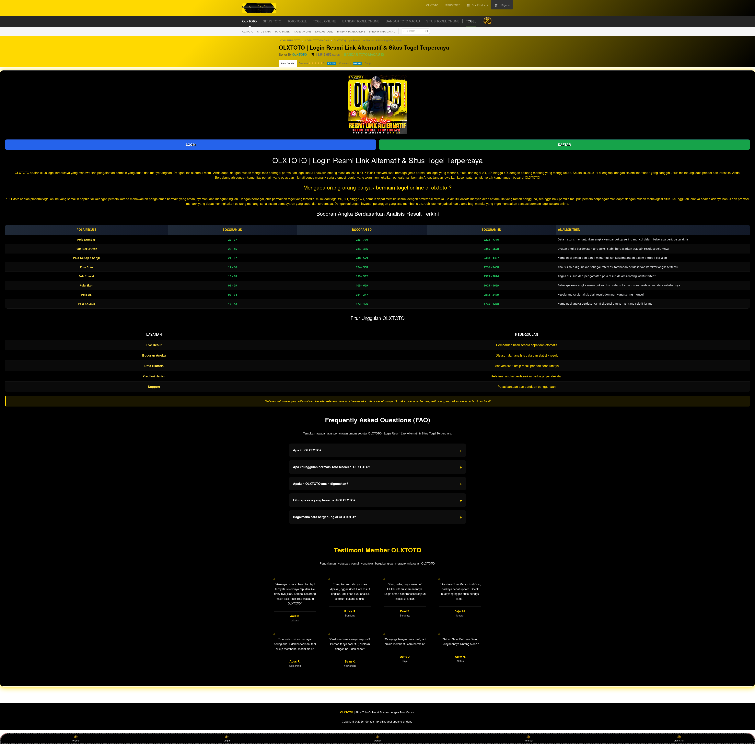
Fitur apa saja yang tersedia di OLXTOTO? (377, 500)
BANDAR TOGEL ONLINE (351, 31)
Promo (75, 740)
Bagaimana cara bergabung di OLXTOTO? (377, 517)
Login (227, 740)
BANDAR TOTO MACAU (382, 31)
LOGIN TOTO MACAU (317, 40)
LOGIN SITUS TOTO (289, 40)
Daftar (377, 740)
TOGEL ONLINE (302, 31)
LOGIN (191, 144)
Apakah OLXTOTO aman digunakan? (377, 483)
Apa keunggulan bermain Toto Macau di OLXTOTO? (377, 467)
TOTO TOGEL (282, 31)
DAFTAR (564, 144)
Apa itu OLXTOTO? (377, 450)
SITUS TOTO (264, 31)
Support (369, 63)
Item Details (288, 63)
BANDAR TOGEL (324, 31)
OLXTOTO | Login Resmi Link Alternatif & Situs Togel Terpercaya (368, 40)
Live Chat (679, 740)
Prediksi (528, 740)
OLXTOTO (247, 31)
